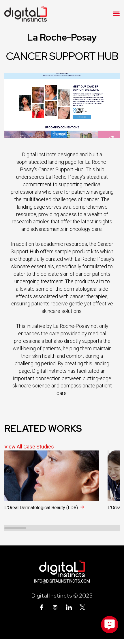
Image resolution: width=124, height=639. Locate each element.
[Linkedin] (69, 607)
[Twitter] (82, 607)
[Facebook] (41, 607)
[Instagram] (55, 607)
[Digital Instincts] (25, 14)
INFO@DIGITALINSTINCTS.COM (62, 581)
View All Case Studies (29, 447)
